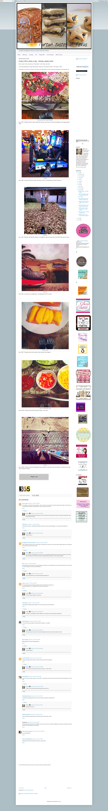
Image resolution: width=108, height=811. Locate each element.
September (80, 175)
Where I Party (59, 54)
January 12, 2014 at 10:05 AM (37, 611)
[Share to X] (35, 495)
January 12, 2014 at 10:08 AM (37, 630)
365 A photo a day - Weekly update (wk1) (83, 212)
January (80, 189)
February (80, 188)
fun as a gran (25, 503)
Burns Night (80, 196)
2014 (78, 172)
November (80, 174)
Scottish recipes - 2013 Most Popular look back (83, 215)
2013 (78, 218)
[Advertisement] (45, 776)
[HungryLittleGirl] (82, 341)
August (79, 177)
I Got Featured (50, 54)
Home (19, 54)
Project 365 (41, 54)
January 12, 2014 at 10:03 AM (37, 552)
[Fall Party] (83, 399)
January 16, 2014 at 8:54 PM (38, 731)
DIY (36, 54)
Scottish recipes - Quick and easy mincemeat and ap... (83, 209)
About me (25, 54)
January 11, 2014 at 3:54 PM (41, 542)
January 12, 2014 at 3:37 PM (36, 696)
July (79, 179)
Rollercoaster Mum (26, 714)
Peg (23, 563)
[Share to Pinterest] (38, 495)
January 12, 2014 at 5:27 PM (36, 714)
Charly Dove (24, 524)
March (79, 186)
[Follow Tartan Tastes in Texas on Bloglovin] (82, 67)
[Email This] (32, 495)
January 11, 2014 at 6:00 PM (31, 583)
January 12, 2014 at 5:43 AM (34, 639)
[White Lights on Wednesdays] (83, 330)
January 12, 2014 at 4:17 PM (36, 704)
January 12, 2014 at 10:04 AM (37, 593)
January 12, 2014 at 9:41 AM (35, 658)
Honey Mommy (25, 676)
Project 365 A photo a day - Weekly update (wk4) (83, 195)
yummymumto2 (25, 621)
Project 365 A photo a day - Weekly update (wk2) (83, 206)
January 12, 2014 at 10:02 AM (35, 676)
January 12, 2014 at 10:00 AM (37, 513)
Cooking (31, 54)
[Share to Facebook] (37, 495)
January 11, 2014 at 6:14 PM (33, 602)
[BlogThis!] (34, 495)
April (79, 184)
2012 (78, 220)
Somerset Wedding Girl (27, 739)
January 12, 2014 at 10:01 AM (37, 533)
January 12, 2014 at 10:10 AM (37, 686)
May (79, 182)
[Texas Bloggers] (83, 237)
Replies (25, 510)
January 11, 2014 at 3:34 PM (33, 524)
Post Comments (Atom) (28, 790)
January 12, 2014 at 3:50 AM (35, 621)
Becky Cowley (25, 639)
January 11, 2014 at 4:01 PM (30, 563)
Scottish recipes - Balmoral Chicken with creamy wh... (83, 202)
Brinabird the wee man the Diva (28, 542)
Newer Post (21, 788)
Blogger (59, 801)
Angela (27, 513)
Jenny (23, 583)
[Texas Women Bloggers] (82, 240)
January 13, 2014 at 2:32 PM (33, 722)
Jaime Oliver (25, 602)
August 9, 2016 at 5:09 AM (37, 739)
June (79, 181)
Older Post (69, 788)
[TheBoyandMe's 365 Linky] (25, 491)
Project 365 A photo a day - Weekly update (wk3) (83, 199)
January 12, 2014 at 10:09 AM (37, 666)
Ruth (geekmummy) (26, 696)
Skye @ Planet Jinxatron (27, 731)
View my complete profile (81, 167)
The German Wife (25, 658)
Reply (23, 508)
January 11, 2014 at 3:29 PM (33, 503)
